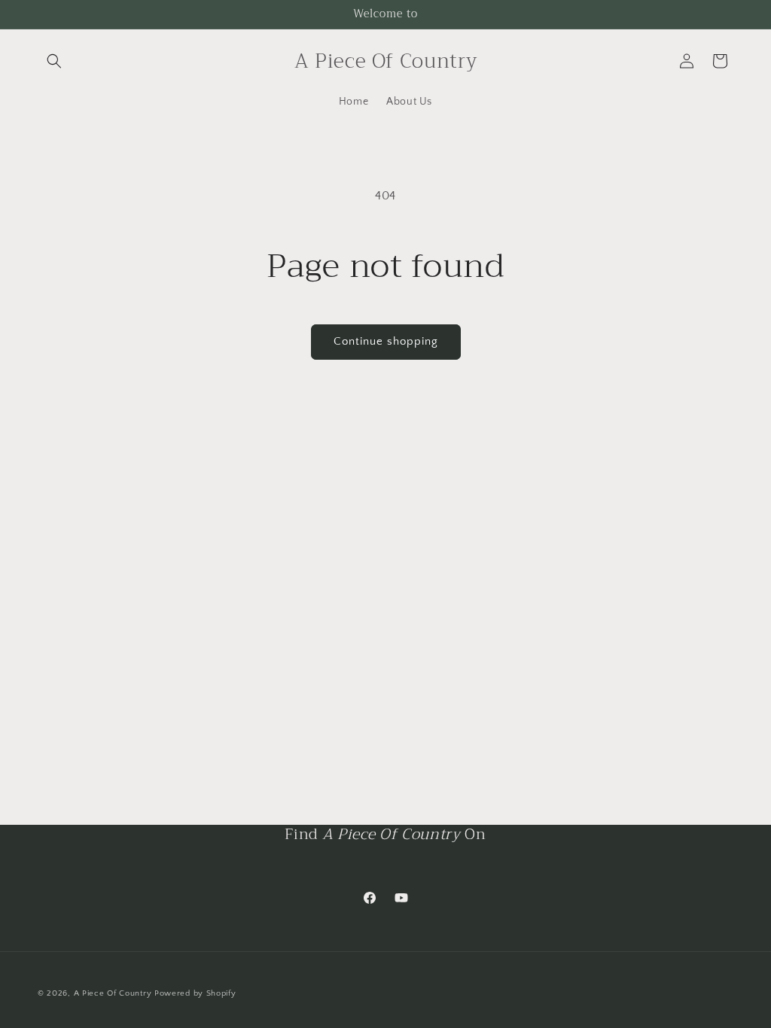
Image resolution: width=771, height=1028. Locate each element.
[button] (54, 61)
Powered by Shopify (195, 993)
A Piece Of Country (113, 993)
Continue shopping (386, 341)
